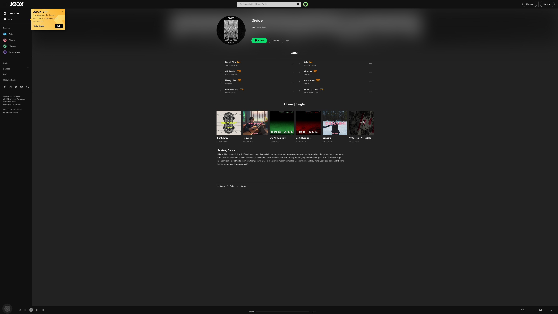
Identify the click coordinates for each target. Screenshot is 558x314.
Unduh (6, 63)
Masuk (529, 4)
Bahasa (6, 69)
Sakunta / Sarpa (231, 65)
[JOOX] (16, 4)
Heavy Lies (230, 80)
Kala (306, 62)
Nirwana (228, 84)
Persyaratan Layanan (11, 96)
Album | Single (294, 104)
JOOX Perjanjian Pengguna (14, 99)
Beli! (59, 26)
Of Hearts (230, 71)
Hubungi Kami (9, 80)
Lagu (294, 53)
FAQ (5, 74)
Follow (276, 41)
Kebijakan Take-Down (12, 105)
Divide (243, 186)
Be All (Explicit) (303, 138)
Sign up (547, 4)
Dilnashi (327, 138)
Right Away (222, 138)
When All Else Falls (311, 93)
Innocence (309, 80)
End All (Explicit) (278, 138)
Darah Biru (230, 62)
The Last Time (311, 89)
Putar (261, 41)
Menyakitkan (231, 89)
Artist (232, 186)
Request (247, 138)
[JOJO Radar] (305, 4)
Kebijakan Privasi (10, 102)
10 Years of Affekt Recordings (361, 138)
